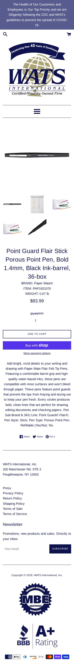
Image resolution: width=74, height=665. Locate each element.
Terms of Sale (12, 509)
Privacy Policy (13, 493)
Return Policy (12, 498)
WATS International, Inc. (48, 575)
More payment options (37, 353)
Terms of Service (15, 514)
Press (7, 488)
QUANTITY (37, 313)
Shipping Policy (14, 503)
